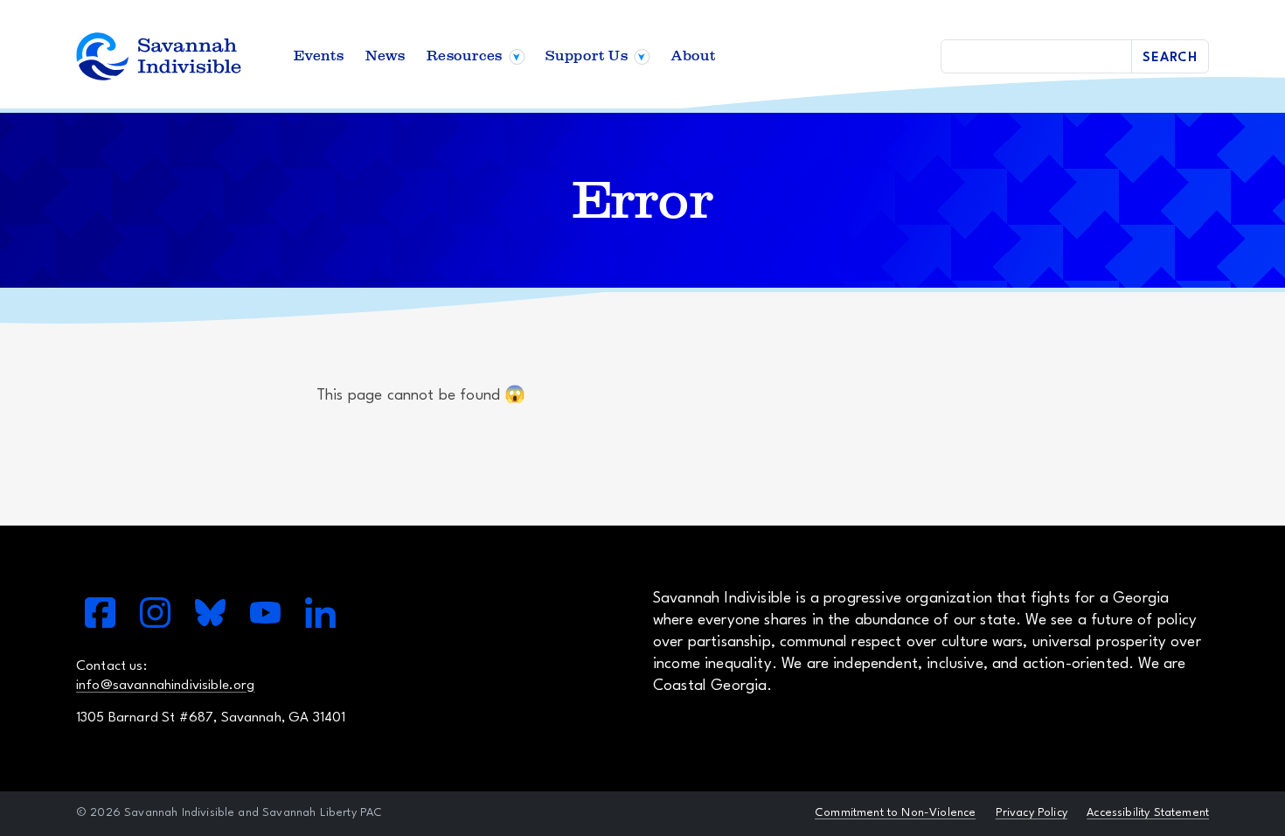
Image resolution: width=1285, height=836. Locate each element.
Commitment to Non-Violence (895, 813)
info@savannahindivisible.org (165, 686)
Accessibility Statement (1148, 813)
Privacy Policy (1031, 813)
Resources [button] (465, 55)
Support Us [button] (587, 55)
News (385, 55)
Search (1170, 58)
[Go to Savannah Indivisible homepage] (158, 56)
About (693, 55)
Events (319, 55)
